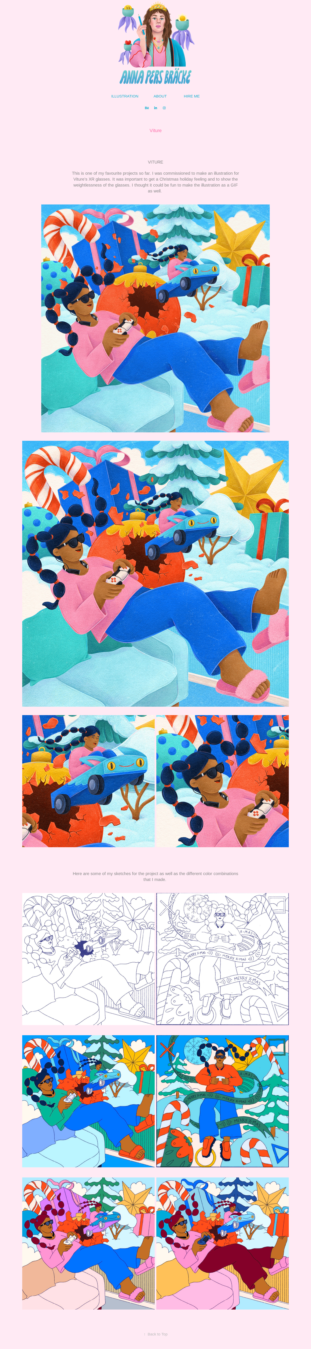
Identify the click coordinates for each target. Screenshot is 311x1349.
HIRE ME (192, 96)
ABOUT (160, 96)
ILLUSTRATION (124, 96)
